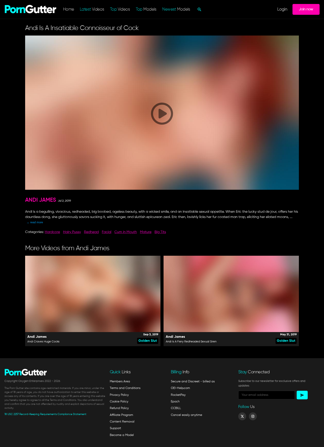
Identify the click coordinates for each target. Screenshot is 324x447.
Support (115, 428)
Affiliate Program (121, 415)
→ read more (34, 222)
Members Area (120, 381)
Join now (306, 9)
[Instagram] (253, 416)
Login (282, 9)
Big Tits (160, 232)
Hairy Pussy (72, 232)
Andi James (40, 200)
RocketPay (178, 394)
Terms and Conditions (125, 388)
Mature (145, 232)
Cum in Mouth (125, 232)
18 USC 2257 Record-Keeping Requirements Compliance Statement (45, 414)
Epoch (175, 401)
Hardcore (52, 232)
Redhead (91, 232)
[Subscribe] (302, 395)
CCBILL (176, 408)
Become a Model (122, 435)
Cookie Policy (119, 401)
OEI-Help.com (180, 388)
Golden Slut (147, 340)
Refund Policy (119, 408)
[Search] (199, 9)
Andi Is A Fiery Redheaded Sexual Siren (191, 341)
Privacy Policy (119, 394)
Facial (106, 232)
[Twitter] (242, 416)
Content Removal (122, 421)
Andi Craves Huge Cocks (43, 341)
